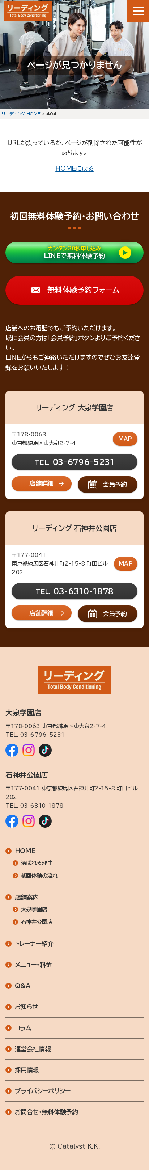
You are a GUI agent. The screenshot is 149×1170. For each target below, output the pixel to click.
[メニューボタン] (138, 11)
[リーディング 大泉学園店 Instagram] (28, 750)
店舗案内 (27, 897)
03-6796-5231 (84, 461)
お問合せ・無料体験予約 (46, 1112)
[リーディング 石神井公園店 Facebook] (11, 821)
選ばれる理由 (37, 863)
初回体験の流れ (39, 875)
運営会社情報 (33, 1049)
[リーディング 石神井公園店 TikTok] (45, 821)
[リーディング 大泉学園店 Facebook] (11, 750)
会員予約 (115, 484)
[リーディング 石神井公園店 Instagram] (28, 821)
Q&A (22, 986)
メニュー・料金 (33, 965)
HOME (25, 851)
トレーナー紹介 (34, 944)
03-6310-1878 (84, 591)
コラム (23, 1028)
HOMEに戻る (74, 168)
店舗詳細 (41, 483)
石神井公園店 (37, 922)
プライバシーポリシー (43, 1091)
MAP (125, 439)
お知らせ (27, 1007)
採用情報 (27, 1070)
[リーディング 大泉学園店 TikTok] (45, 750)
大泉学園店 (34, 909)
